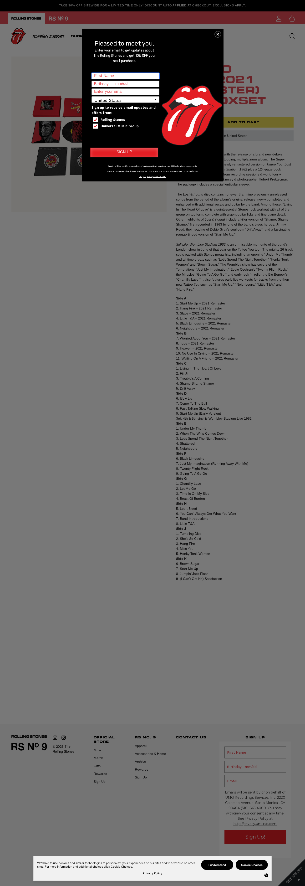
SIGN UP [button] (124, 152)
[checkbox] (126, 119)
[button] (218, 34)
